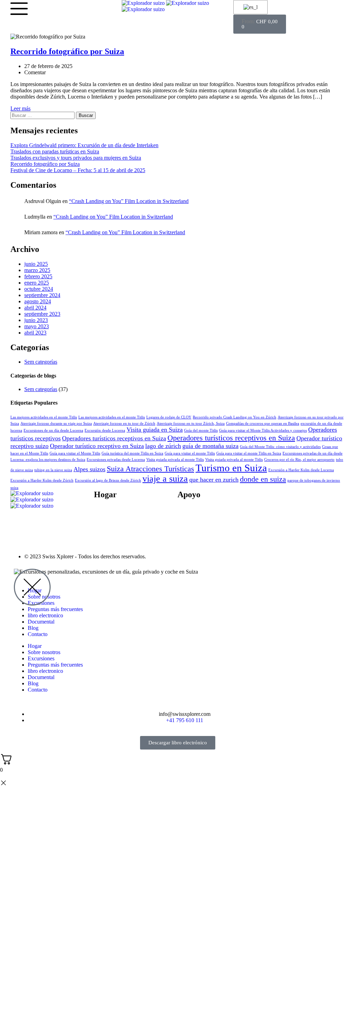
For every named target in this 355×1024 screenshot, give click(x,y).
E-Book (102, 520)
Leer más (20, 108)
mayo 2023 (36, 326)
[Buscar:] (43, 115)
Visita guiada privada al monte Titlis (175, 460)
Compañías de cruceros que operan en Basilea (262, 423)
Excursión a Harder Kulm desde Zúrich (41, 480)
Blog (99, 527)
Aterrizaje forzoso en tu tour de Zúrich (124, 423)
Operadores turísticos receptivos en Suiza (114, 438)
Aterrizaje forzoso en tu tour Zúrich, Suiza (191, 423)
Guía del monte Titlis (201, 430)
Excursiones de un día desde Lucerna (53, 430)
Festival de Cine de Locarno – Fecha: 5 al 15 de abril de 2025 (77, 170)
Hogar (35, 646)
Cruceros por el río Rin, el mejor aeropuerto (299, 460)
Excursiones (41, 658)
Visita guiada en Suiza (155, 429)
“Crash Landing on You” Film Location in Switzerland (129, 201)
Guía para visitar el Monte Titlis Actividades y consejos (263, 430)
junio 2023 (36, 320)
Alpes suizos (89, 469)
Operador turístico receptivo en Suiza (97, 445)
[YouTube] (288, 499)
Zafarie (223, 556)
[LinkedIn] (326, 499)
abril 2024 (35, 308)
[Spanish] (249, 7)
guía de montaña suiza (210, 445)
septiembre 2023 (42, 314)
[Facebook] (269, 499)
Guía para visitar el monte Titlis (190, 453)
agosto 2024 (37, 301)
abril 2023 (35, 333)
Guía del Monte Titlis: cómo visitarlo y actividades (280, 447)
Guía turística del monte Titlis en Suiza (132, 453)
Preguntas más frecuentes (205, 514)
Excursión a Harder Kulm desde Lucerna (301, 470)
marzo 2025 (37, 270)
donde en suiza (263, 479)
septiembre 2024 (42, 295)
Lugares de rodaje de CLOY (168, 417)
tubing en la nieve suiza (53, 470)
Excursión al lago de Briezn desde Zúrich (108, 480)
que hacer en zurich (214, 479)
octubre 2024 (38, 289)
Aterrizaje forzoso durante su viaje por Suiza (56, 423)
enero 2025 (36, 283)
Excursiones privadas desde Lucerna (116, 460)
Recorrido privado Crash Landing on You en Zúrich (234, 417)
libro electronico (45, 615)
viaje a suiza (165, 479)
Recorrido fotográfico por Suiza (45, 164)
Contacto (104, 533)
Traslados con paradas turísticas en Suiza (54, 151)
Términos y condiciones (204, 520)
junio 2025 (36, 264)
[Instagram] (307, 499)
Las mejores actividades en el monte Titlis (43, 417)
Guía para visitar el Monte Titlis (75, 453)
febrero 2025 (38, 276)
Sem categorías (40, 362)
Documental (107, 539)
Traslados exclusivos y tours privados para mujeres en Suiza (75, 158)
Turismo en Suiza (231, 467)
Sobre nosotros (110, 514)
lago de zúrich (163, 445)
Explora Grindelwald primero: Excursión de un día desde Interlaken (84, 145)
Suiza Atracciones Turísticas (150, 468)
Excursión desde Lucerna (105, 430)
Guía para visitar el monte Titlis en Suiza (248, 453)
